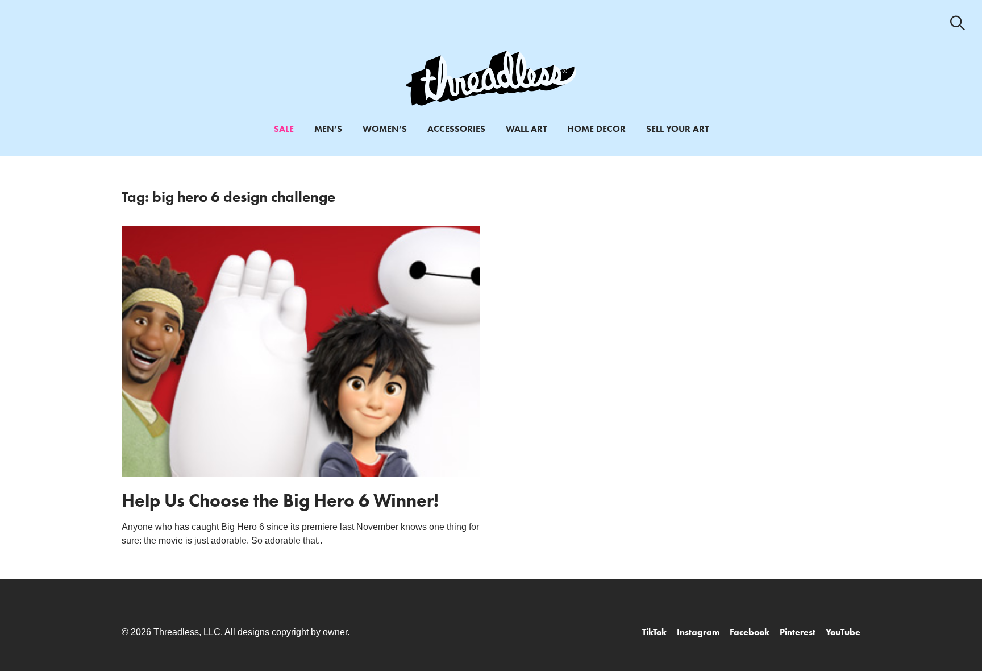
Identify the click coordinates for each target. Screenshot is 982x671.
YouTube (843, 632)
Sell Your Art (677, 128)
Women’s (385, 128)
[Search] (957, 23)
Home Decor (596, 128)
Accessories (456, 128)
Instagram (698, 632)
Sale (284, 128)
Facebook (749, 632)
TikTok (654, 632)
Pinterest (797, 632)
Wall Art (526, 128)
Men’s (328, 128)
